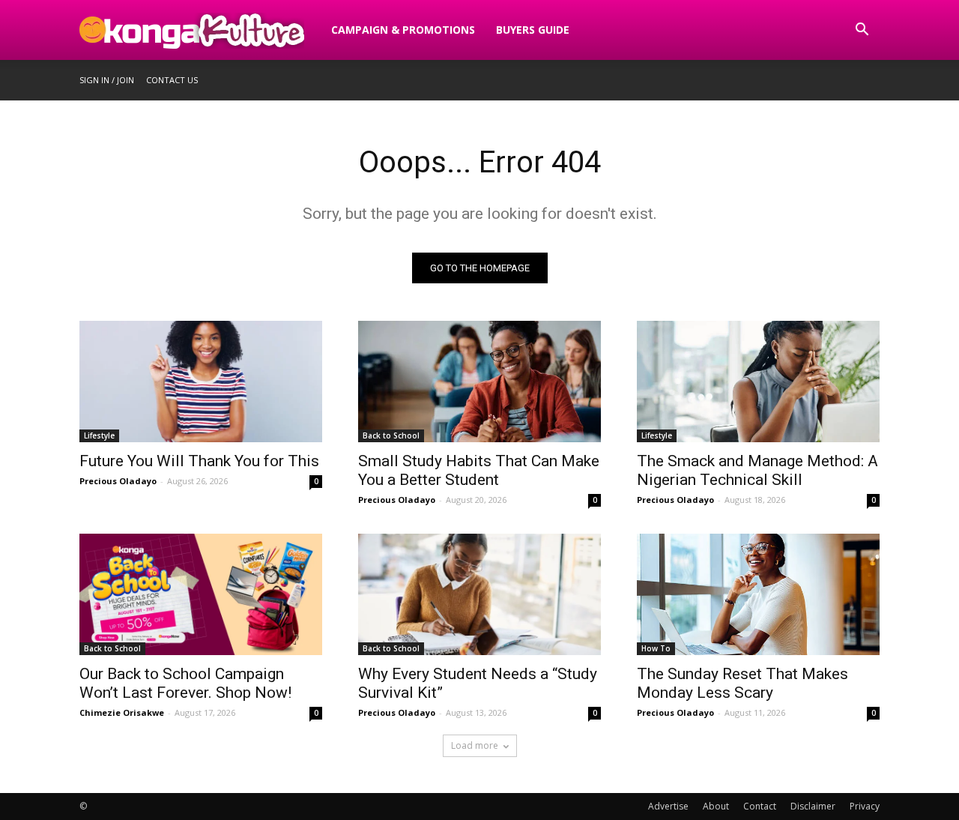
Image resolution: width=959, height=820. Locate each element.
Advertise (668, 806)
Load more (474, 745)
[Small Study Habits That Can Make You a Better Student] (479, 381)
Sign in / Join (106, 79)
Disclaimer (812, 806)
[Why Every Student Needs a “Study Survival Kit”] (479, 594)
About (716, 806)
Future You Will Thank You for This (199, 461)
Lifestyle (99, 435)
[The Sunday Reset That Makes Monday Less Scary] (758, 594)
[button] (862, 31)
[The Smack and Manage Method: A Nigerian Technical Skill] (758, 381)
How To (656, 648)
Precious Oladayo (118, 480)
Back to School (391, 435)
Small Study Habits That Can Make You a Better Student (478, 470)
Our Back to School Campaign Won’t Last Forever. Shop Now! (185, 683)
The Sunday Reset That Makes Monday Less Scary (742, 683)
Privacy (865, 806)
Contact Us (172, 79)
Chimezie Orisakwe (121, 712)
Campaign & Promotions (403, 29)
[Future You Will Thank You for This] (200, 381)
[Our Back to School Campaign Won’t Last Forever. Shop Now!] (200, 594)
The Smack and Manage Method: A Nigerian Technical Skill (757, 470)
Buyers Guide (532, 29)
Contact (759, 806)
